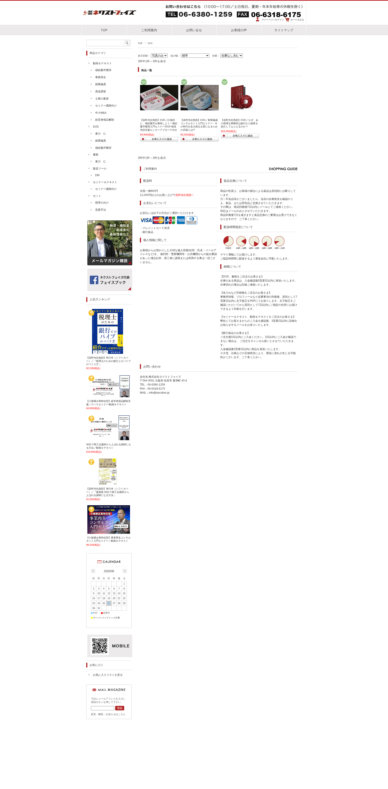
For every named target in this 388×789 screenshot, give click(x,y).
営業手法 (100, 209)
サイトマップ (283, 30)
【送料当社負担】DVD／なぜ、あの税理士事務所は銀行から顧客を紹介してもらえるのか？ (239, 123)
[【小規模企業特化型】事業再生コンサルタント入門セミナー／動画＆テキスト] (109, 532)
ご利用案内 (149, 30)
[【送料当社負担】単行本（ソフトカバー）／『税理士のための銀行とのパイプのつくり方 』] (109, 352)
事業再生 (100, 77)
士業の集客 (102, 98)
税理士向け (102, 202)
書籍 (95, 154)
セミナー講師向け (106, 105)
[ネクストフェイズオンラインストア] (110, 15)
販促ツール (99, 168)
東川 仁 (100, 133)
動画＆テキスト (102, 63)
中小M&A (100, 112)
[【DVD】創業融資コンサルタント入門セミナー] (200, 108)
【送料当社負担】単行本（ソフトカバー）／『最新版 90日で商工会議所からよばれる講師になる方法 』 (107, 491)
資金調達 (100, 91)
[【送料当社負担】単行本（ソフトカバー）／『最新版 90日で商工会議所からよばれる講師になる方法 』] (109, 483)
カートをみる (297, 19)
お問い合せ (194, 30)
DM (97, 175)
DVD (96, 126)
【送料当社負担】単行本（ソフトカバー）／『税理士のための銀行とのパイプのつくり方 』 (108, 361)
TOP (104, 30)
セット (97, 195)
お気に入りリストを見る (108, 674)
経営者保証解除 (104, 119)
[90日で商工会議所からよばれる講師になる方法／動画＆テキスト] (109, 439)
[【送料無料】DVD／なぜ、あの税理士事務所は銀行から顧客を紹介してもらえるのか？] (240, 108)
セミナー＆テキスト (105, 182)
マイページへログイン (273, 19)
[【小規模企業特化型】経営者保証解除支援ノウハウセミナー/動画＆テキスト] (109, 395)
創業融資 (100, 84)
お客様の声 (239, 30)
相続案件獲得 (103, 70)
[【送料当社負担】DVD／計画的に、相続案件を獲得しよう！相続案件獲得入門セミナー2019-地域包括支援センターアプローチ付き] (159, 108)
